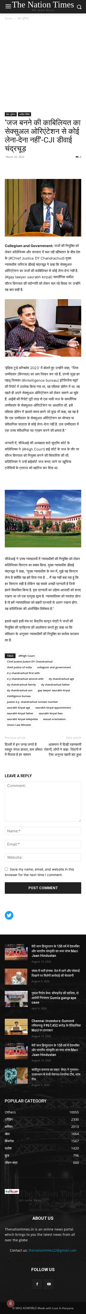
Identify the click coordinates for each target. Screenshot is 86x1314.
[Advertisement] (43, 67)
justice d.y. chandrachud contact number (32, 702)
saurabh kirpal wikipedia (22, 719)
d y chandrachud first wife (23, 673)
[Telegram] (42, 167)
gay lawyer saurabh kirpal (54, 690)
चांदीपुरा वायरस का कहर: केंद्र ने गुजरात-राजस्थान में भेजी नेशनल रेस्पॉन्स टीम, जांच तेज (56, 1074)
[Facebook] (9, 167)
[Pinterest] (20, 167)
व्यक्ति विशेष (24, 114)
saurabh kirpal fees (51, 713)
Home (9, 18)
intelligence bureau (19, 696)
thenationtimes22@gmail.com (52, 1250)
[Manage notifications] (10, 1303)
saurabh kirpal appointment (53, 707)
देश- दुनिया (23, 18)
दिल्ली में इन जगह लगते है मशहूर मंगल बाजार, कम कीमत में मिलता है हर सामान (23, 749)
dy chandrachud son (19, 690)
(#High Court (27, 655)
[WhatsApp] (31, 167)
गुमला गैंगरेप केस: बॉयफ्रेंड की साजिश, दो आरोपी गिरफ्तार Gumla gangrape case (55, 997)
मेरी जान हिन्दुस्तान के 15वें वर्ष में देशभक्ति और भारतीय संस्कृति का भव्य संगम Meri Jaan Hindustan (56, 951)
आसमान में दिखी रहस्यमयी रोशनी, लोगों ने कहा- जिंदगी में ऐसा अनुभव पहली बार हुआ (62, 749)
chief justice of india (19, 667)
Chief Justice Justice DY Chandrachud (30, 661)
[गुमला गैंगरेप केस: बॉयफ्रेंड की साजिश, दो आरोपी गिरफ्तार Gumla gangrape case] (16, 999)
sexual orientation (54, 719)
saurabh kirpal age (18, 707)
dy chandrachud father (55, 684)
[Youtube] (49, 1284)
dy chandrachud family (21, 684)
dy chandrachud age (61, 679)
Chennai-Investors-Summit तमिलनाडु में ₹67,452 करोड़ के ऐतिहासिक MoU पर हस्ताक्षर (56, 1025)
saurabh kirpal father (20, 713)
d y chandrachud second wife (25, 679)
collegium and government (54, 667)
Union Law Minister (19, 725)
